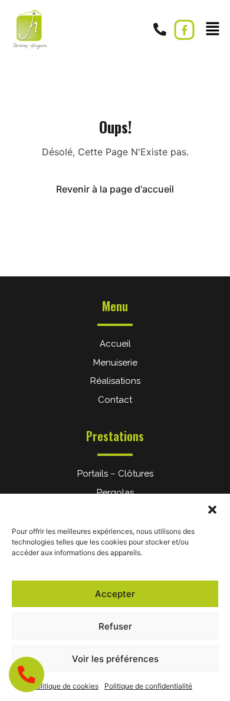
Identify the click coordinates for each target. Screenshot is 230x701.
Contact (115, 399)
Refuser (115, 626)
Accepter (115, 593)
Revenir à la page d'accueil (115, 189)
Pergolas (115, 492)
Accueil (115, 343)
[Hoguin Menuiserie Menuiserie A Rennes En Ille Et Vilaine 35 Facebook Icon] (184, 29)
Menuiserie (115, 362)
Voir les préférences (115, 658)
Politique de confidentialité (148, 686)
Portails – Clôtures (115, 473)
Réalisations (115, 381)
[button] (212, 508)
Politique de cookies (65, 686)
